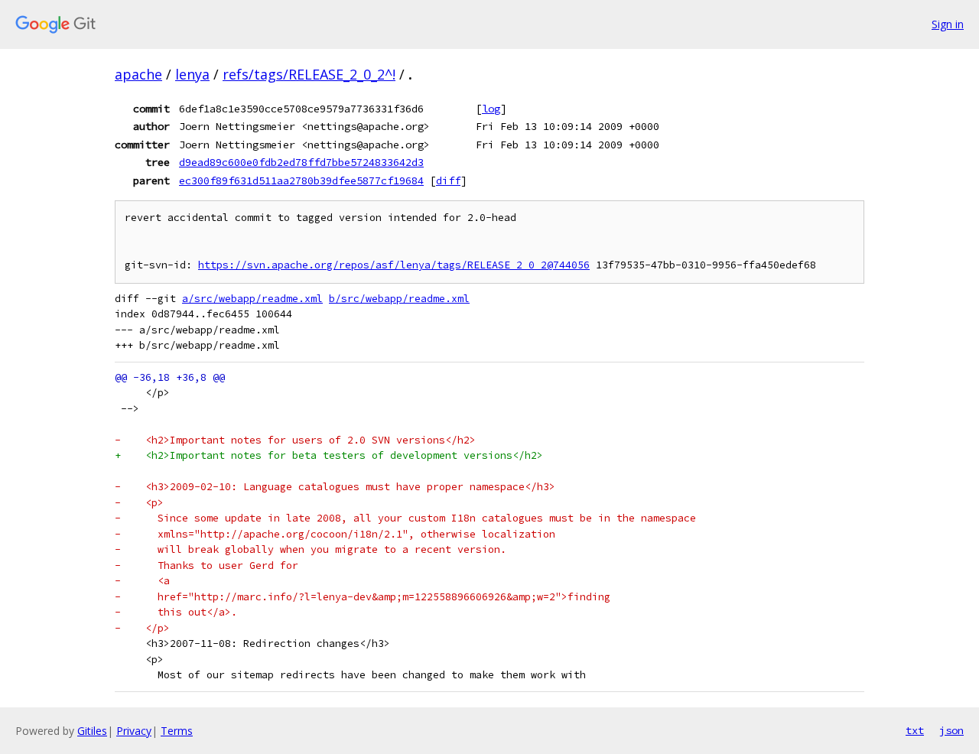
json (951, 730)
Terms (177, 730)
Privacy (133, 730)
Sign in (948, 24)
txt (915, 730)
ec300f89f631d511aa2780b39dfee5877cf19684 (301, 180)
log (491, 108)
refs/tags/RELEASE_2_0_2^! (309, 74)
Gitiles (92, 730)
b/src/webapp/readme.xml (399, 298)
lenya (192, 74)
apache (138, 74)
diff (448, 180)
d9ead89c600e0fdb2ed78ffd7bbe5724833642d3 (301, 162)
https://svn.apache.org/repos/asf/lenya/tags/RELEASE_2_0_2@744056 (394, 264)
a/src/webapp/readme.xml (252, 298)
